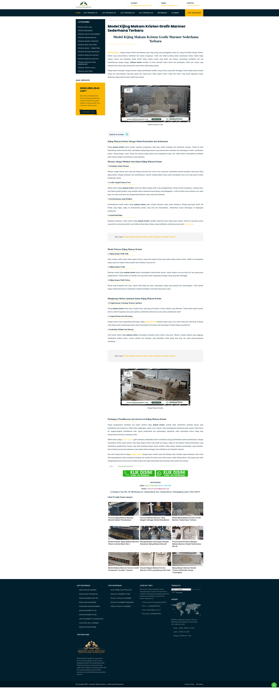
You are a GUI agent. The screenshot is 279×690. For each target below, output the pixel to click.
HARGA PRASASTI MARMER (121, 606)
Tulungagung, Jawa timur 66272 (141, 5)
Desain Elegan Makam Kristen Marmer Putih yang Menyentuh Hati (155, 569)
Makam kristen (113, 52)
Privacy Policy (189, 684)
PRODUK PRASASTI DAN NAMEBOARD (87, 63)
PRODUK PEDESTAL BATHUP (88, 55)
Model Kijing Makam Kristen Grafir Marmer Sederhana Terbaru (186, 519)
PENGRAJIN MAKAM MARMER (89, 606)
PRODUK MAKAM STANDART (88, 41)
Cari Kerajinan (194, 13)
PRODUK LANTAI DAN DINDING (89, 34)
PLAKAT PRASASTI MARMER (121, 598)
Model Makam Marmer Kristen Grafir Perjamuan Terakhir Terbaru (149, 237)
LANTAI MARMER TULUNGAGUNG (91, 619)
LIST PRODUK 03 (127, 13)
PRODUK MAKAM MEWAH (121, 20)
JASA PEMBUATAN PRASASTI (121, 590)
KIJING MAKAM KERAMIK (87, 627)
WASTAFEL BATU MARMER (89, 623)
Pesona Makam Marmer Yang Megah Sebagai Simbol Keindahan (154, 519)
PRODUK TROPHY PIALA (86, 68)
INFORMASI (162, 13)
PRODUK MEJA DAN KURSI (87, 45)
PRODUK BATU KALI (85, 27)
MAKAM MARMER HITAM (88, 615)
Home (110, 20)
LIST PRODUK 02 (109, 13)
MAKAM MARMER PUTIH (87, 610)
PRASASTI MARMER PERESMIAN (122, 602)
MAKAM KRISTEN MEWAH (88, 594)
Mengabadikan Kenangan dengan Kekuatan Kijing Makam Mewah (154, 542)
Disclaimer (199, 684)
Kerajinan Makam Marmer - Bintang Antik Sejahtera (106, 684)
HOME (78, 13)
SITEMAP (175, 13)
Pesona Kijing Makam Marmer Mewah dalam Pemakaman (120, 519)
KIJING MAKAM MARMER (87, 602)
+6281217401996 (193, 5)
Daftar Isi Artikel (116, 134)
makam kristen (150, 322)
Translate (179, 592)
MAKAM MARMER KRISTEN (88, 598)
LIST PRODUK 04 (146, 13)
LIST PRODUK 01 (90, 13)
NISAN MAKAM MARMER (87, 590)
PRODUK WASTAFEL (85, 71)
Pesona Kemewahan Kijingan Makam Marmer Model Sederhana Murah (186, 543)
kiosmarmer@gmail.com (169, 5)
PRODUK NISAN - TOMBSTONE (89, 48)
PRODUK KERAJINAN (85, 31)
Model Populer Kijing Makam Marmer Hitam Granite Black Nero (123, 542)
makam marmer (127, 439)
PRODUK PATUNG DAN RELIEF (89, 52)
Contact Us (88, 112)
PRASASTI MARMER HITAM (120, 594)
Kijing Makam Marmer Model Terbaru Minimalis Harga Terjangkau (184, 570)
